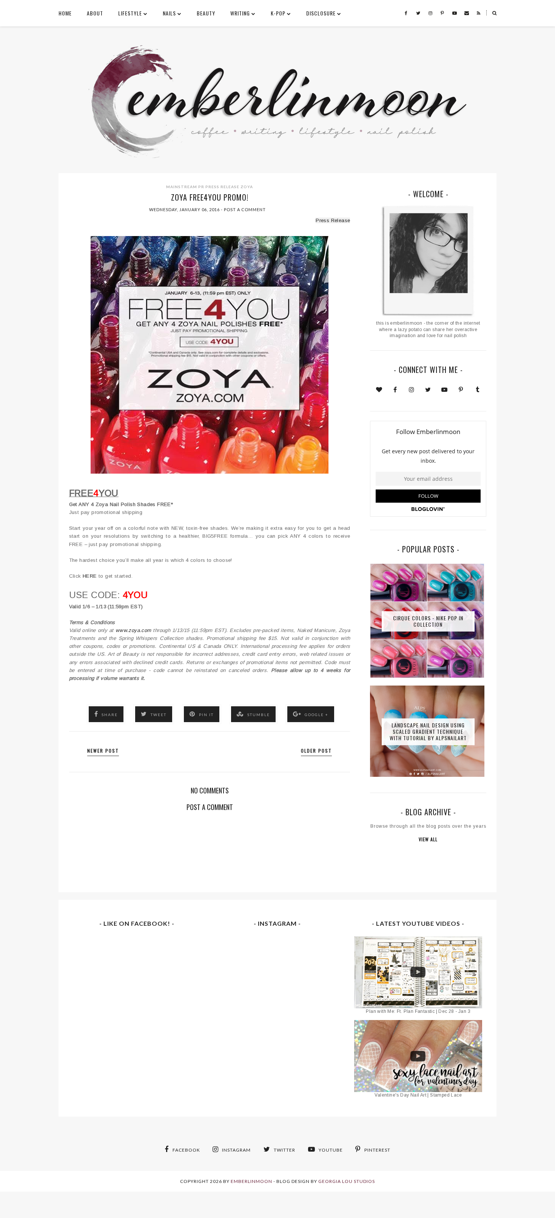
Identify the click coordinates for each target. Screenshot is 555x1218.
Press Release (222, 186)
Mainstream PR (185, 186)
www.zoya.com (133, 630)
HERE (90, 576)
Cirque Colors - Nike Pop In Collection (428, 621)
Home (65, 13)
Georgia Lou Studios (346, 1181)
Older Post (316, 750)
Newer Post (103, 750)
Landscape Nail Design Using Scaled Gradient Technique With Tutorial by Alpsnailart (428, 731)
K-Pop (278, 13)
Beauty (206, 13)
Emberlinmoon (251, 1181)
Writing (240, 13)
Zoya (246, 186)
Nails (169, 13)
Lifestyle (130, 13)
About (95, 13)
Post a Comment (245, 209)
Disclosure (321, 13)
